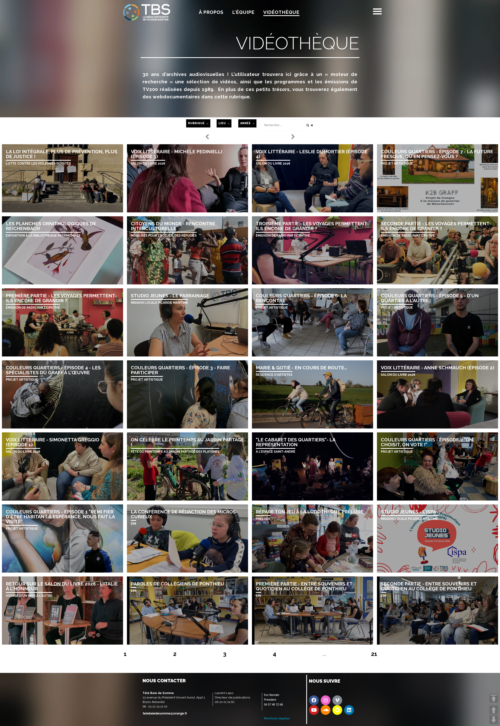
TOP (493, 698)
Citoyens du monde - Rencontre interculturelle (173, 226)
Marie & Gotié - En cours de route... (301, 367)
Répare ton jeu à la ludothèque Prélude (309, 511)
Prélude (263, 519)
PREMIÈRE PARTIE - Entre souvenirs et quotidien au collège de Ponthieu (304, 586)
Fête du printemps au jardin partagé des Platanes (175, 451)
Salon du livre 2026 (148, 163)
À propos (211, 12)
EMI (133, 524)
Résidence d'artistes (274, 375)
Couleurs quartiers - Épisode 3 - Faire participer (180, 370)
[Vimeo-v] (337, 700)
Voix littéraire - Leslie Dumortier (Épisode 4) (311, 154)
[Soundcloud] (325, 710)
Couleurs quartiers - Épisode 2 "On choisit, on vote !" (427, 442)
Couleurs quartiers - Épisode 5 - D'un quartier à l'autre (430, 298)
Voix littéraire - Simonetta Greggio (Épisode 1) (52, 442)
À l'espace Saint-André (275, 451)
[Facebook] (314, 700)
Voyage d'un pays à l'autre (29, 596)
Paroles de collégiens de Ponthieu (177, 583)
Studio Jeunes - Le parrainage (170, 295)
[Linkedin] (349, 710)
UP (493, 710)
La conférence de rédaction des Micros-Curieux (184, 514)
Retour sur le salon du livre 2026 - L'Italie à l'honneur (62, 586)
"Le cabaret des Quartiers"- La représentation (295, 442)
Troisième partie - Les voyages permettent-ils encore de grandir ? (312, 226)
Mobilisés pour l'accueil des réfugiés (164, 235)
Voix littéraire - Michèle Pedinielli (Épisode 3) (176, 154)
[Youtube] (314, 710)
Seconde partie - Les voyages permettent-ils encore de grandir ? (436, 226)
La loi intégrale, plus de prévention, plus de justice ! (61, 154)
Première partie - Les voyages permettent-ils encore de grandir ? (61, 298)
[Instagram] (325, 700)
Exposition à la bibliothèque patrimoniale (43, 235)
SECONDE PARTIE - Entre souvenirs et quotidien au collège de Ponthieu (429, 586)
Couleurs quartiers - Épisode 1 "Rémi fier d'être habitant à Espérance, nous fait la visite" (60, 516)
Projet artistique (397, 163)
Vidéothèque (281, 12)
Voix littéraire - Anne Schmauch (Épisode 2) (437, 367)
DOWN (493, 719)
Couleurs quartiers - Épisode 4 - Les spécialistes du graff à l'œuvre (53, 370)
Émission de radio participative (283, 235)
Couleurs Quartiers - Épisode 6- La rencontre (301, 298)
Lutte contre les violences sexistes (38, 163)
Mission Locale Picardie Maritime (159, 303)
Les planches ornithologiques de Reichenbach (51, 226)
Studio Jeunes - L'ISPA (408, 511)
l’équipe (243, 12)
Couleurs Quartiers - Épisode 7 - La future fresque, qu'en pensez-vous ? (437, 154)
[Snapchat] (337, 710)
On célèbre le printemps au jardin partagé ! (187, 442)
